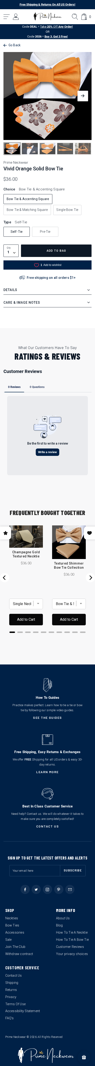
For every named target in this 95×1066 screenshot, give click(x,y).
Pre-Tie (45, 231)
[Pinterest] (58, 889)
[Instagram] (47, 889)
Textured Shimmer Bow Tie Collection (69, 565)
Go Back (15, 45)
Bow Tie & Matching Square (27, 210)
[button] (6, 17)
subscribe (73, 870)
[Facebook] (25, 889)
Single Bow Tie (67, 210)
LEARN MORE (47, 772)
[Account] (16, 17)
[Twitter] (36, 889)
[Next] (90, 577)
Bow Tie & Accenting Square (28, 199)
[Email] (69, 889)
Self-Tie (17, 231)
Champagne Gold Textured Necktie (26, 554)
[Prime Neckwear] (47, 17)
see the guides (47, 717)
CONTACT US (47, 826)
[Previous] (4, 577)
